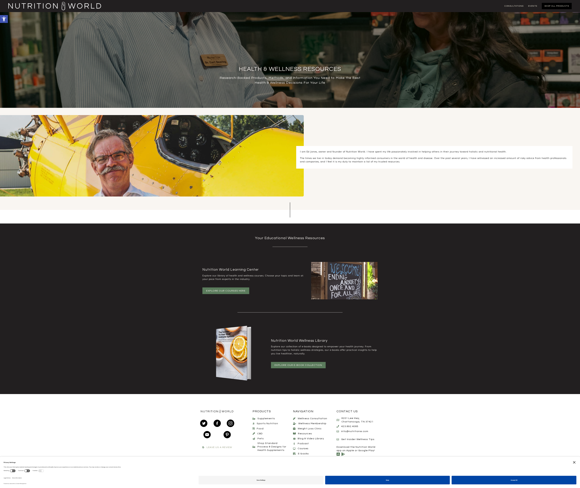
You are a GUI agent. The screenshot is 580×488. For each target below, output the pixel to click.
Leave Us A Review (219, 447)
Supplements (266, 418)
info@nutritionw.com (354, 431)
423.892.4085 (349, 426)
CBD (260, 433)
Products (262, 411)
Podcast (303, 443)
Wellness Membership (312, 423)
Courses (303, 448)
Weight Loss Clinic (310, 428)
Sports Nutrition (267, 423)
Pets (261, 438)
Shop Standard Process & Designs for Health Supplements (272, 446)
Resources (305, 433)
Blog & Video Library (311, 438)
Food (260, 428)
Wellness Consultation (312, 418)
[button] (4, 19)
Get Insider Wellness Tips (358, 439)
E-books (303, 453)
